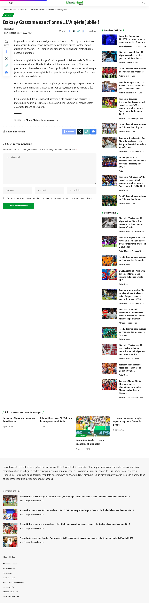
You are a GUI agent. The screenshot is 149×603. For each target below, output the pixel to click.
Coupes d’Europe (131, 118)
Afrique (8, 15)
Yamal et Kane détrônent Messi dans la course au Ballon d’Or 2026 (130, 367)
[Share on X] (74, 31)
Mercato (130, 62)
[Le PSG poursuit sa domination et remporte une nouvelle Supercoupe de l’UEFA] (109, 161)
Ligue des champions (132, 46)
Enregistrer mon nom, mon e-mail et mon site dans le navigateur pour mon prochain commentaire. (49, 198)
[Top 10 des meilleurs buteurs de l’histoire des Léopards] (109, 128)
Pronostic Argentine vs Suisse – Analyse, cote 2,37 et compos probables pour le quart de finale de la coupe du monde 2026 (77, 510)
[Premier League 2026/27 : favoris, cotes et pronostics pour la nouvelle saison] (109, 86)
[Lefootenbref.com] (74, 3)
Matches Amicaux (131, 151)
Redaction (9, 29)
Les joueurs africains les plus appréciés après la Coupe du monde (127, 421)
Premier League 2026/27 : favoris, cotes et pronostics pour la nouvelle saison (132, 85)
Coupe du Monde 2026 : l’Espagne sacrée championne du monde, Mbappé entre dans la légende (130, 387)
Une (144, 46)
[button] (5, 3)
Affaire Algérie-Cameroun (38, 120)
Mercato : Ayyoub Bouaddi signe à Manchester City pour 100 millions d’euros (131, 55)
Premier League (130, 93)
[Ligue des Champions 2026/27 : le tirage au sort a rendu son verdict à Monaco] (109, 39)
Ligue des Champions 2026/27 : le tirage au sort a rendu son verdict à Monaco (132, 39)
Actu (121, 46)
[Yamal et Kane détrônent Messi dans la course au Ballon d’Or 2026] (109, 368)
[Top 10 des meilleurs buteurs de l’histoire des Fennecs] (109, 200)
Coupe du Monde (131, 397)
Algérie (54, 120)
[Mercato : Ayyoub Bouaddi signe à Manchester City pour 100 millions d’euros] (109, 56)
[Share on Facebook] (70, 31)
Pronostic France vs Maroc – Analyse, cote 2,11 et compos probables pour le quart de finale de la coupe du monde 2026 (75, 524)
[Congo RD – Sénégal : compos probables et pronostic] (93, 426)
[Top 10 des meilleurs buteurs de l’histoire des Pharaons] (109, 72)
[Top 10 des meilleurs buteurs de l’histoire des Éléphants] (109, 260)
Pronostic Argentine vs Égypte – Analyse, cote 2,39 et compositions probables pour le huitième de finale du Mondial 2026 (76, 538)
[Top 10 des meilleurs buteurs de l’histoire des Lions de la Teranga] (109, 332)
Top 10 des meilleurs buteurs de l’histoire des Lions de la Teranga (132, 332)
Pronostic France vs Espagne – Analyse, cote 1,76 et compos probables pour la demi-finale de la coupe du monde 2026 (75, 496)
